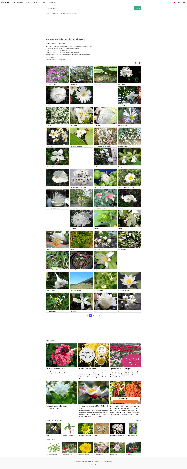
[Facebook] (135, 62)
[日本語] (174, 2)
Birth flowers (20, 2)
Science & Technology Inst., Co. (93, 462)
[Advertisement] (93, 26)
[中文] (184, 2)
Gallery (43, 2)
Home (47, 13)
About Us (93, 464)
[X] (139, 62)
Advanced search (52, 2)
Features (36, 2)
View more (138, 420)
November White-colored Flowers (55, 59)
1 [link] (90, 315)
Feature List (55, 13)
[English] (179, 2)
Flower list (28, 2)
